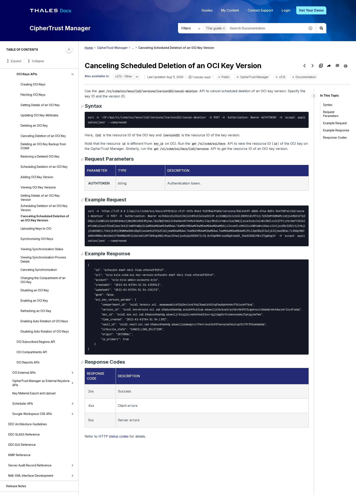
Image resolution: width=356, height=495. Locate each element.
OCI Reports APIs (28, 362)
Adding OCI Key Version (37, 177)
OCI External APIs (24, 372)
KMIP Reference (19, 455)
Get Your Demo (311, 10)
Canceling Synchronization (39, 269)
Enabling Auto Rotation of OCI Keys (44, 321)
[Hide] (314, 96)
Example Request (335, 123)
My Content (230, 10)
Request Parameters (330, 114)
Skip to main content (18, 5)
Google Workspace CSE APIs (32, 414)
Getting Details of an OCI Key (40, 105)
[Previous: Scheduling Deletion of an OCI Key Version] (304, 66)
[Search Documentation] (321, 28)
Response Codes (335, 137)
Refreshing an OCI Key (36, 311)
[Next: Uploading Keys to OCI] (313, 66)
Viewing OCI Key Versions (38, 187)
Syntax (327, 104)
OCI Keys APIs (26, 74)
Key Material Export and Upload (33, 393)
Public (225, 77)
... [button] (133, 47)
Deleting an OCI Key (34, 125)
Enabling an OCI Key (34, 300)
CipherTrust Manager (112, 47)
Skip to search (50, 5)
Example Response (336, 130)
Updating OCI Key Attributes (39, 115)
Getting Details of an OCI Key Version (40, 197)
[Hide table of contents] (69, 49)
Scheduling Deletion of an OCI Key (44, 166)
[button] (223, 28)
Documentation (306, 77)
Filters (186, 28)
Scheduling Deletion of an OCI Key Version (44, 208)
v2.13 (282, 77)
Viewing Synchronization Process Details (43, 259)
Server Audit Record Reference (30, 465)
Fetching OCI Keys (33, 94)
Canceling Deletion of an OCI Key (43, 136)
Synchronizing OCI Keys (37, 238)
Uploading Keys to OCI (36, 228)
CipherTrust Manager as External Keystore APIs (41, 383)
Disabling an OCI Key (35, 290)
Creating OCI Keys (33, 84)
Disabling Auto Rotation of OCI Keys (45, 331)
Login (286, 10)
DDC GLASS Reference (24, 434)
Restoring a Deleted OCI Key (40, 156)
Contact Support (260, 10)
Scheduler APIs (22, 403)
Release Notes (16, 486)
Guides (206, 10)
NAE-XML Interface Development (30, 475)
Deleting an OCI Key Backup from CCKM (43, 146)
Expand (16, 61)
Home (89, 47)
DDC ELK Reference (22, 444)
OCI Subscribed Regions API (35, 341)
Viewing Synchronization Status (42, 249)
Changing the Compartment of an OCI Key (43, 280)
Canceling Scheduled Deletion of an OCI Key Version (45, 218)
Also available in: (97, 76)
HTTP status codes (113, 436)
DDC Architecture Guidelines (27, 424)
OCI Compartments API (31, 352)
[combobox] (254, 28)
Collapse (38, 61)
